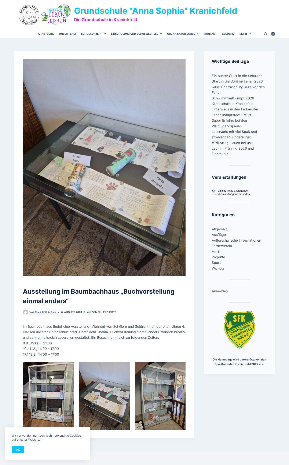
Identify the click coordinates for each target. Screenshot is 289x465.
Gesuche (228, 33)
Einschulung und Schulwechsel (134, 33)
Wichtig (218, 268)
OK (18, 449)
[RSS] (273, 34)
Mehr (243, 33)
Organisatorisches (181, 33)
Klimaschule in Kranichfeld (232, 104)
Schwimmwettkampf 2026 (233, 98)
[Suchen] (265, 34)
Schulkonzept (91, 33)
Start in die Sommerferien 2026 (237, 81)
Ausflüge (219, 234)
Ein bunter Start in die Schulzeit (237, 76)
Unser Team (67, 33)
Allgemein (94, 312)
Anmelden (220, 291)
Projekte (109, 312)
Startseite (46, 33)
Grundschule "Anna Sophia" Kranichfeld (155, 11)
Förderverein (222, 246)
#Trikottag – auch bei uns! (232, 143)
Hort (215, 251)
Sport (216, 262)
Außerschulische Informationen (236, 240)
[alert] (239, 192)
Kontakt (210, 33)
